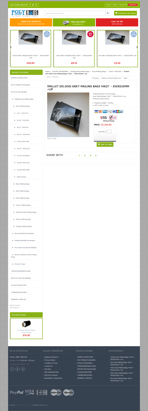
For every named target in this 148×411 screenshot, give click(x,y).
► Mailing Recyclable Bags (22, 99)
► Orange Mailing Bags (21, 226)
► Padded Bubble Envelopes (23, 240)
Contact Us (48, 366)
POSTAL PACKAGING (19, 92)
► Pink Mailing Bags (20, 198)
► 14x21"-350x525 (20, 148)
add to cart (106, 144)
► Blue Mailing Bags (20, 184)
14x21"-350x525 (115, 71)
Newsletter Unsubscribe (53, 378)
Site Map (47, 369)
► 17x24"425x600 (20, 156)
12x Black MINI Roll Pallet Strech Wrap (26, 331)
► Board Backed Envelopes (22, 233)
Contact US (123, 5)
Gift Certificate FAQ (51, 372)
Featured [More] (19, 315)
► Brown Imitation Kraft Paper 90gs (24, 256)
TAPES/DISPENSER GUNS (20, 271)
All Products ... (15, 308)
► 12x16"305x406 (20, 141)
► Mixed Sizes (18, 177)
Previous (95, 78)
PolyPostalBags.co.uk (23, 405)
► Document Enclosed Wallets (24, 247)
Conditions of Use (50, 363)
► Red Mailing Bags (20, 191)
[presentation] (11, 47)
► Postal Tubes (18, 264)
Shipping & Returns (51, 357)
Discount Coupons (51, 375)
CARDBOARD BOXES (19, 292)
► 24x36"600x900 (20, 170)
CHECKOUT (133, 5)
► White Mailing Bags (21, 219)
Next (125, 78)
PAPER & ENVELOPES (19, 78)
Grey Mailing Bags (99, 71)
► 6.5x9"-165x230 (20, 120)
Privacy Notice (49, 360)
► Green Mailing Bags (21, 205)
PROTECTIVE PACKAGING (21, 278)
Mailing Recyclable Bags (80, 71)
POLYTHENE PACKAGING (20, 85)
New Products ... (16, 305)
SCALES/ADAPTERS (18, 285)
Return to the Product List (111, 78)
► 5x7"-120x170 (19, 113)
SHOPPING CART (127, 13)
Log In (109, 5)
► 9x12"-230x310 (20, 127)
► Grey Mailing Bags (20, 106)
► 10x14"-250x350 (20, 134)
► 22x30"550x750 (20, 163)
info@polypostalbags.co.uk (19, 364)
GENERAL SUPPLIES (18, 299)
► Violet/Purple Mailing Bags (23, 212)
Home (115, 5)
